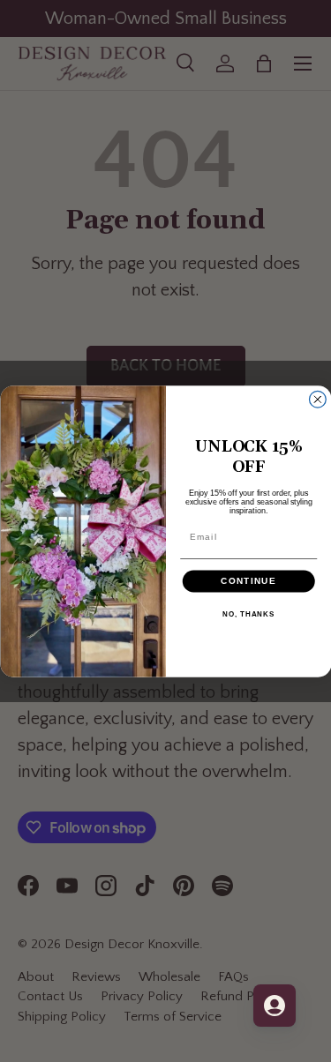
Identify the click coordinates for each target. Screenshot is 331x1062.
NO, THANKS (248, 614)
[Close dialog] (317, 399)
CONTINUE (248, 581)
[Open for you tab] (274, 1005)
